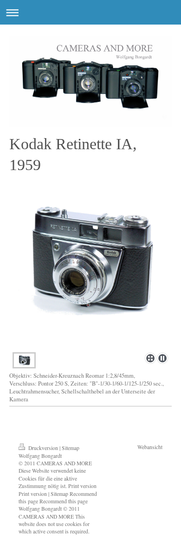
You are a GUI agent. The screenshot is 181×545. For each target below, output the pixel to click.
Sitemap (70, 447)
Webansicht (149, 447)
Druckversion (43, 447)
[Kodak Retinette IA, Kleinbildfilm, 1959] (90, 274)
